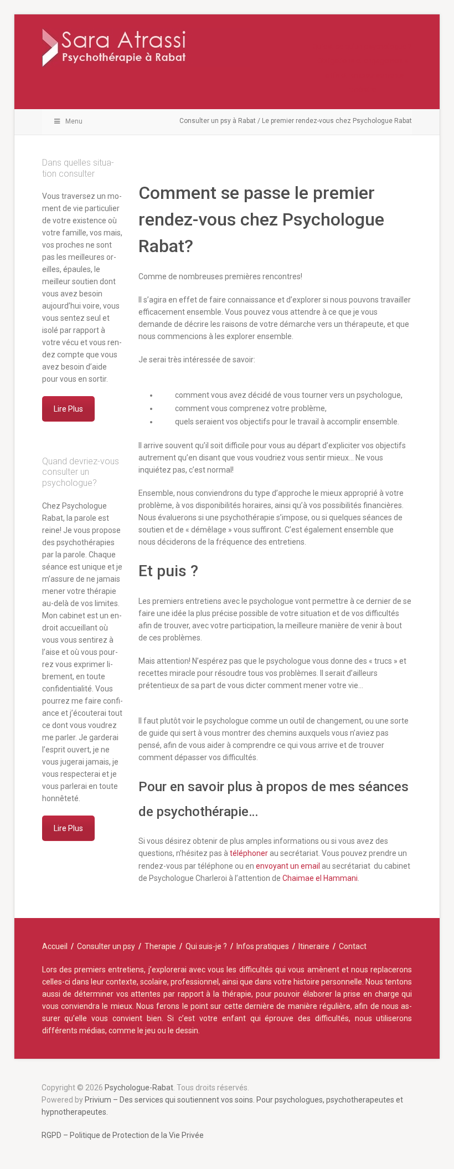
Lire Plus (68, 408)
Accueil (55, 946)
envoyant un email (289, 866)
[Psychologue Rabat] (146, 53)
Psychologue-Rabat (139, 1087)
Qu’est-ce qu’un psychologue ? (362, 46)
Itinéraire (362, 89)
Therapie (160, 946)
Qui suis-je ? (206, 946)
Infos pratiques (262, 946)
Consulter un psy (106, 946)
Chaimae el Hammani (320, 878)
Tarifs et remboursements (363, 75)
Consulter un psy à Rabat (217, 121)
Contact (353, 946)
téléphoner (249, 853)
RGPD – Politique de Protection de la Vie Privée (123, 1135)
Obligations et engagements (362, 61)
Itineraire (313, 946)
